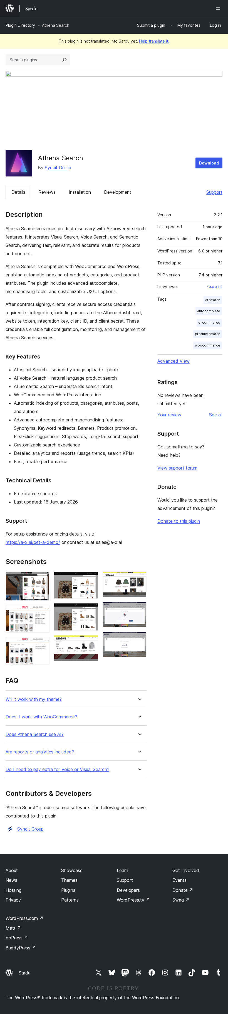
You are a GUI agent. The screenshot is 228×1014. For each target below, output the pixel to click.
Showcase (72, 870)
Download (209, 163)
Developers (128, 890)
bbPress (17, 938)
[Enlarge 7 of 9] (139, 579)
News (11, 880)
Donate (182, 890)
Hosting (13, 890)
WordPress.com (24, 918)
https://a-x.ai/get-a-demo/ (33, 542)
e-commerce (209, 322)
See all (215, 415)
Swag (180, 900)
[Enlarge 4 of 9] (90, 579)
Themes (69, 880)
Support (214, 192)
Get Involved (185, 870)
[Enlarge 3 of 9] (42, 644)
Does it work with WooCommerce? (41, 717)
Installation (80, 192)
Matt (13, 928)
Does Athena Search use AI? (35, 734)
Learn (122, 870)
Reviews (47, 192)
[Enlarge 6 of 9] (90, 642)
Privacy (13, 900)
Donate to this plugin (178, 521)
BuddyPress (21, 948)
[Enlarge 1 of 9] (42, 579)
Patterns (70, 900)
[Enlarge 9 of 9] (139, 639)
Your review (169, 415)
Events (179, 880)
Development (117, 192)
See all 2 (214, 287)
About (12, 870)
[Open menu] (219, 8)
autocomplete (208, 311)
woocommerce (207, 345)
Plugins (68, 890)
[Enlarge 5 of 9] (90, 610)
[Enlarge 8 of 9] (139, 609)
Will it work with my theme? (34, 699)
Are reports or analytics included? (40, 752)
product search (207, 334)
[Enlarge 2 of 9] (42, 612)
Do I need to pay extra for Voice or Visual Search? (57, 769)
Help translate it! (154, 41)
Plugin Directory (20, 25)
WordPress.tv (133, 900)
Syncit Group (58, 167)
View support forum (177, 468)
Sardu (24, 973)
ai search (212, 300)
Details (18, 192)
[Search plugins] (64, 59)
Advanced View (173, 361)
